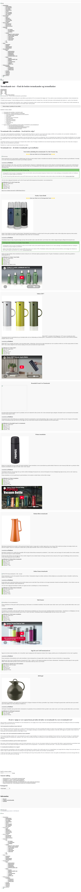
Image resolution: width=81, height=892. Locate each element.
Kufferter (7, 45)
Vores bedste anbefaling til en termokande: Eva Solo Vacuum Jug (17, 114)
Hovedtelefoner (11, 30)
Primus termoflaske (9, 118)
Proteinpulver (10, 67)
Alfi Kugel (8, 123)
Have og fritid (6, 22)
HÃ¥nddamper (11, 54)
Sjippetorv (8, 74)
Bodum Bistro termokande (10, 119)
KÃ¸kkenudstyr (9, 7)
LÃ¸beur (7, 70)
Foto (6, 42)
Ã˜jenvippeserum (11, 61)
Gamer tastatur (11, 38)
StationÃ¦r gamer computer (13, 34)
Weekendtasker (9, 47)
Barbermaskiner (11, 51)
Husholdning (5, 5)
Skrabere (10, 58)
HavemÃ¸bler (8, 24)
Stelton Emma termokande (10, 120)
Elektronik (5, 27)
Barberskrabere (11, 52)
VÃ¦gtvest (8, 73)
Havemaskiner (8, 23)
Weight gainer (11, 69)
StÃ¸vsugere (8, 14)
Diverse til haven (9, 26)
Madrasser (8, 18)
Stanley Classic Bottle (10, 115)
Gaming (7, 32)
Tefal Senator (8, 121)
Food (4, 83)
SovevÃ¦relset (6, 15)
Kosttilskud (8, 66)
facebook (5, 801)
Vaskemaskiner (9, 10)
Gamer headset (11, 36)
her (74, 752)
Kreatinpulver (11, 68)
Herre (7, 50)
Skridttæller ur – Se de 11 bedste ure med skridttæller (13, 779)
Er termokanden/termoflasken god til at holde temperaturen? (18, 127)
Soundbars (10, 31)
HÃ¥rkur (10, 60)
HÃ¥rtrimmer (11, 53)
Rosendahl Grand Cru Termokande (12, 117)
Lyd (6, 28)
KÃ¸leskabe (8, 8)
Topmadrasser (8, 19)
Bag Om (4, 799)
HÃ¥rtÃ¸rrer (10, 63)
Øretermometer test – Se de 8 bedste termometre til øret (14, 778)
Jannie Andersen (11, 94)
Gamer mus (10, 37)
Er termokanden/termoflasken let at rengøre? (15, 128)
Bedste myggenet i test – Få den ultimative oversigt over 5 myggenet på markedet (19, 783)
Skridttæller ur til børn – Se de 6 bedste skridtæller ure (14, 780)
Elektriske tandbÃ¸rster (12, 55)
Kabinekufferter (9, 46)
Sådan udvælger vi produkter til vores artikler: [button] (12, 106)
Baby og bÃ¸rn (6, 75)
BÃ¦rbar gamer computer (13, 35)
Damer (7, 57)
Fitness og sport (6, 65)
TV (6, 40)
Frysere (7, 11)
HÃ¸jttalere (10, 29)
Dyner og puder (9, 20)
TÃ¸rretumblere (9, 13)
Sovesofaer (8, 21)
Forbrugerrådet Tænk (69, 176)
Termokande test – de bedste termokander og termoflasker (14, 113)
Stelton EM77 (8, 116)
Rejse (4, 43)
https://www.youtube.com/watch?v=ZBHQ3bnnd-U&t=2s (13, 190)
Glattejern (10, 62)
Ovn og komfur (9, 12)
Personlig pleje (6, 49)
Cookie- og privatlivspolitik (8, 800)
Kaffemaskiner (8, 6)
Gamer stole (10, 39)
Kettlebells (8, 71)
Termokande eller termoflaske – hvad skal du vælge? (13, 112)
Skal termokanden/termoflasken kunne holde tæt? (16, 125)
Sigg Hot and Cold (9, 122)
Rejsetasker (8, 44)
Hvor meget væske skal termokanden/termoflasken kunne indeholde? (19, 126)
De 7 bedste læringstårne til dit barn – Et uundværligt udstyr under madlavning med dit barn (21, 781)
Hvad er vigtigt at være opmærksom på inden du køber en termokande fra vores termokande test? (21, 124)
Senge (7, 16)
